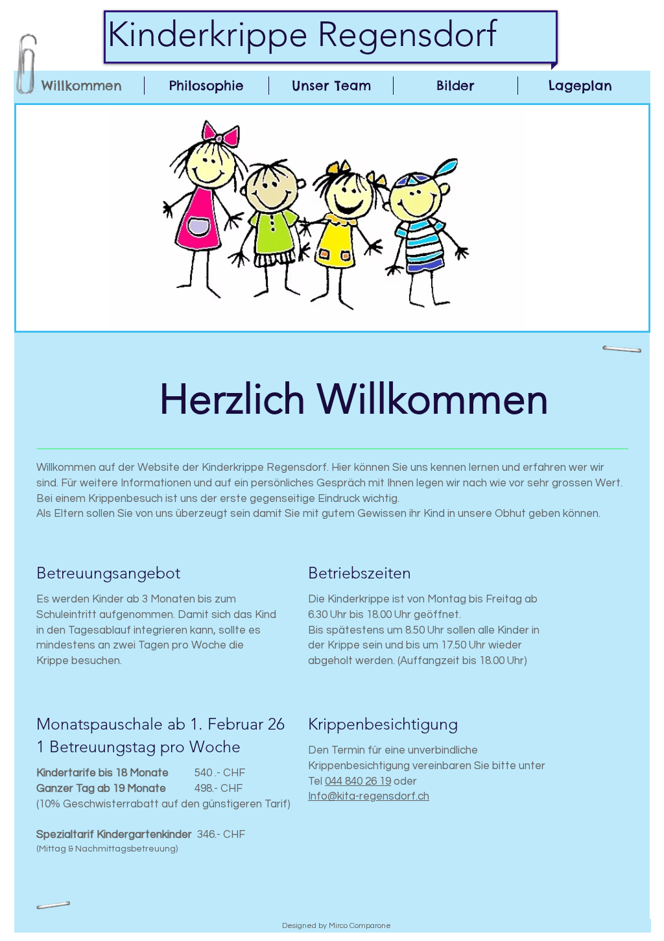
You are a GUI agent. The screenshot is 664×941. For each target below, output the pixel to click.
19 (385, 781)
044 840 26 (352, 781)
